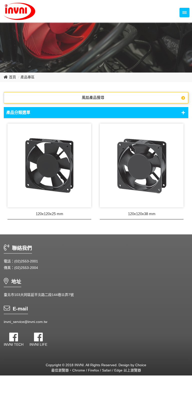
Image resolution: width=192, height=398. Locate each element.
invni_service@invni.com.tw (25, 322)
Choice (140, 365)
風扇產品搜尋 (93, 97)
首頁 (12, 77)
